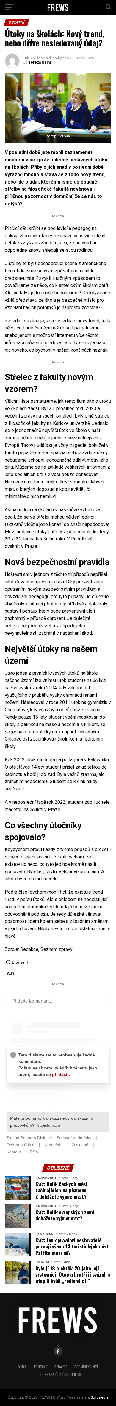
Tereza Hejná (40, 62)
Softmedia (100, 1397)
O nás (22, 1367)
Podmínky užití (86, 1367)
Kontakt (40, 1367)
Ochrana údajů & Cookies (60, 1374)
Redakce (60, 1367)
